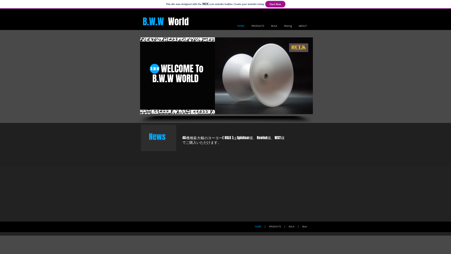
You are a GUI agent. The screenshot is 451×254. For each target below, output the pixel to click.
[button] (264, 75)
